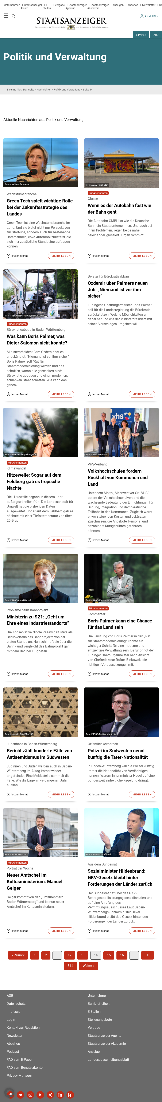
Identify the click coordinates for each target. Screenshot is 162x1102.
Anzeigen (118, 5)
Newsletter (148, 5)
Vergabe (60, 5)
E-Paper (141, 34)
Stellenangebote (100, 1020)
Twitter (20, 1094)
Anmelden (151, 16)
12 (70, 955)
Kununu (70, 1094)
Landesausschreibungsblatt (108, 1060)
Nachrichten (44, 89)
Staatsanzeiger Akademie (98, 6)
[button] (9, 1092)
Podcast (13, 1052)
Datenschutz (16, 1004)
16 (122, 955)
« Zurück (18, 955)
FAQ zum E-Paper (19, 1060)
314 (70, 966)
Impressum (15, 1012)
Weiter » (88, 966)
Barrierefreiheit (98, 1004)
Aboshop (133, 5)
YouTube (40, 1094)
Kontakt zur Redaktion (23, 1028)
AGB (10, 996)
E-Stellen (47, 6)
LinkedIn (60, 1094)
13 (83, 955)
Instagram (30, 1094)
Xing (50, 1094)
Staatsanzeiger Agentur (105, 1036)
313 (147, 955)
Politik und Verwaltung (67, 89)
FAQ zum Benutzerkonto (25, 1068)
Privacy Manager (19, 1076)
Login (11, 1020)
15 (109, 955)
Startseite (28, 89)
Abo (156, 34)
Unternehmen (12, 5)
